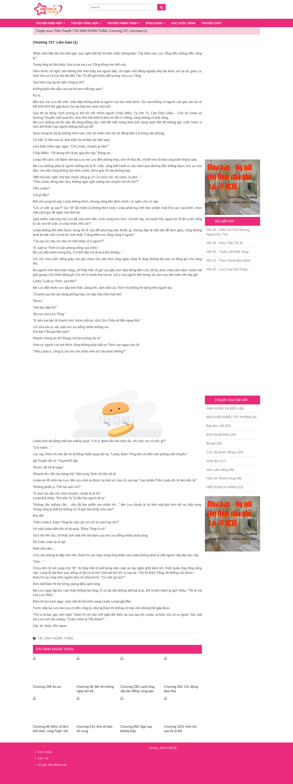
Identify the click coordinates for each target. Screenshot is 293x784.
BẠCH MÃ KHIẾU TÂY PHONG (229, 417)
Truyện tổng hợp (85, 23)
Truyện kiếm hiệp (49, 23)
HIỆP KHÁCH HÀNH (221, 487)
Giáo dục (212, 461)
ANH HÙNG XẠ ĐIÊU (222, 408)
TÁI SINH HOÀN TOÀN (55, 638)
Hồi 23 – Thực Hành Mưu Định (228, 260)
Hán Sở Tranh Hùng (220, 478)
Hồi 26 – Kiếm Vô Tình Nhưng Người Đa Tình (227, 232)
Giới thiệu (45, 751)
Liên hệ (43, 758)
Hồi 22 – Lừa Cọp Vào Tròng (226, 269)
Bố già (211, 443)
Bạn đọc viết (215, 426)
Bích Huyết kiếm (218, 434)
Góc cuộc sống (183, 23)
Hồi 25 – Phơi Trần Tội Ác (224, 243)
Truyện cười (211, 23)
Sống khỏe (154, 23)
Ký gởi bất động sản (52, 764)
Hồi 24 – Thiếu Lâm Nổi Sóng (227, 251)
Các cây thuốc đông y (221, 452)
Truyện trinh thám (122, 23)
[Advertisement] (232, 97)
